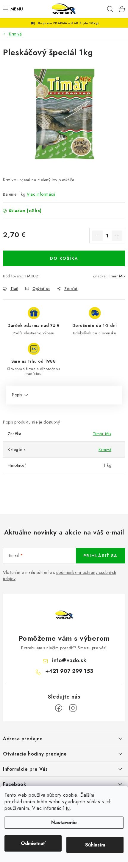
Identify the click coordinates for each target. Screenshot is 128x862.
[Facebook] (58, 708)
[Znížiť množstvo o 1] (97, 236)
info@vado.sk (69, 660)
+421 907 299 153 (69, 671)
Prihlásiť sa (100, 556)
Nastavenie (64, 822)
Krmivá (105, 449)
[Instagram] (73, 708)
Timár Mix (116, 276)
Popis (17, 395)
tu (68, 808)
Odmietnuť (33, 843)
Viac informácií (41, 194)
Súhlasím (95, 844)
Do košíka (64, 258)
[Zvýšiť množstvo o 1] (117, 236)
